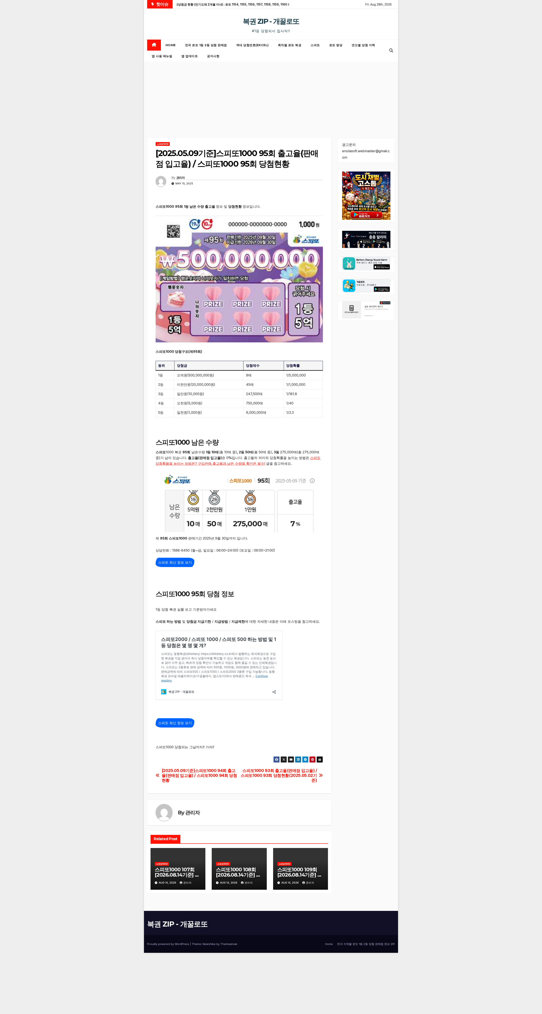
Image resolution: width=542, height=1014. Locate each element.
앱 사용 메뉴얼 (162, 56)
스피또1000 (163, 144)
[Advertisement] (271, 93)
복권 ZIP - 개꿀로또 (271, 21)
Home (171, 45)
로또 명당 (336, 45)
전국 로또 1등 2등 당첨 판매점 (206, 45)
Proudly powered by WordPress (168, 944)
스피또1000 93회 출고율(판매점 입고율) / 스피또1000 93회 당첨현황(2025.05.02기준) (279, 775)
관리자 (180, 178)
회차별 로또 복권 (289, 45)
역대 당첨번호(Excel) (252, 45)
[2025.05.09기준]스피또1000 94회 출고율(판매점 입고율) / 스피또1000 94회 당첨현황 (199, 775)
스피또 (315, 45)
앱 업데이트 (189, 56)
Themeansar (228, 944)
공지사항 (213, 56)
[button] (391, 50)
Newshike (209, 944)
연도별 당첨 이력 (363, 45)
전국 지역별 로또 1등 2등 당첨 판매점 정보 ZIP (366, 944)
